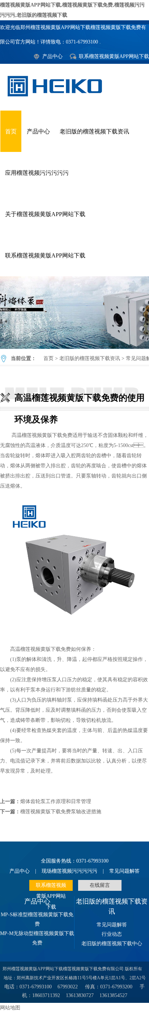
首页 (11, 131)
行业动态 (112, 934)
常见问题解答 (124, 871)
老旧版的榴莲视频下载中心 (111, 943)
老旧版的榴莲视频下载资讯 (94, 131)
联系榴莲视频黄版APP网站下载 (114, 56)
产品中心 (52, 56)
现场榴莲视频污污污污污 (69, 871)
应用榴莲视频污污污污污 (37, 173)
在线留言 (100, 885)
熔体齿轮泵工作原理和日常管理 (55, 801)
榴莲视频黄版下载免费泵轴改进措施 (60, 811)
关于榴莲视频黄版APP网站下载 (45, 214)
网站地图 (10, 1007)
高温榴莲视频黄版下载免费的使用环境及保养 (74, 312)
